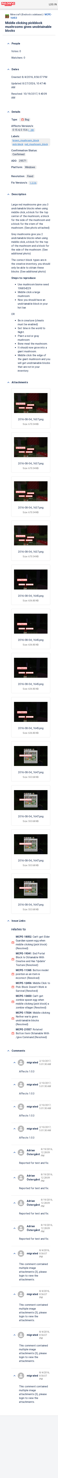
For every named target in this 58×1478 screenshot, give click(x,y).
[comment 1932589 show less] (14, 1106)
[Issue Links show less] (8, 921)
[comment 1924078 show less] (14, 1228)
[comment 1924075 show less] (14, 1376)
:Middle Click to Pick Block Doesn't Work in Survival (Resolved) (33, 987)
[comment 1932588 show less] (14, 1203)
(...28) (31, 130)
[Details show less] (8, 112)
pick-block (18, 144)
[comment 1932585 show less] (14, 1335)
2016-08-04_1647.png (31, 772)
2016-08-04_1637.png (31, 419)
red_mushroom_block (36, 144)
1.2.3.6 (33, 183)
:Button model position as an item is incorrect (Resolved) (32, 974)
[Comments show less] (8, 1051)
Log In (53, 4)
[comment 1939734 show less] (14, 1177)
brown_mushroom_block (26, 140)
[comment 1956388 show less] (14, 1152)
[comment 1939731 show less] (14, 1294)
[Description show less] (8, 194)
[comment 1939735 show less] (14, 1084)
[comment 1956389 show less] (14, 1062)
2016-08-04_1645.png (31, 595)
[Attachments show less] (8, 382)
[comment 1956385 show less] (14, 1253)
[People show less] (8, 43)
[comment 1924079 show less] (14, 1129)
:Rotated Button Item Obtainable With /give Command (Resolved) (32, 1033)
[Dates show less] (8, 69)
